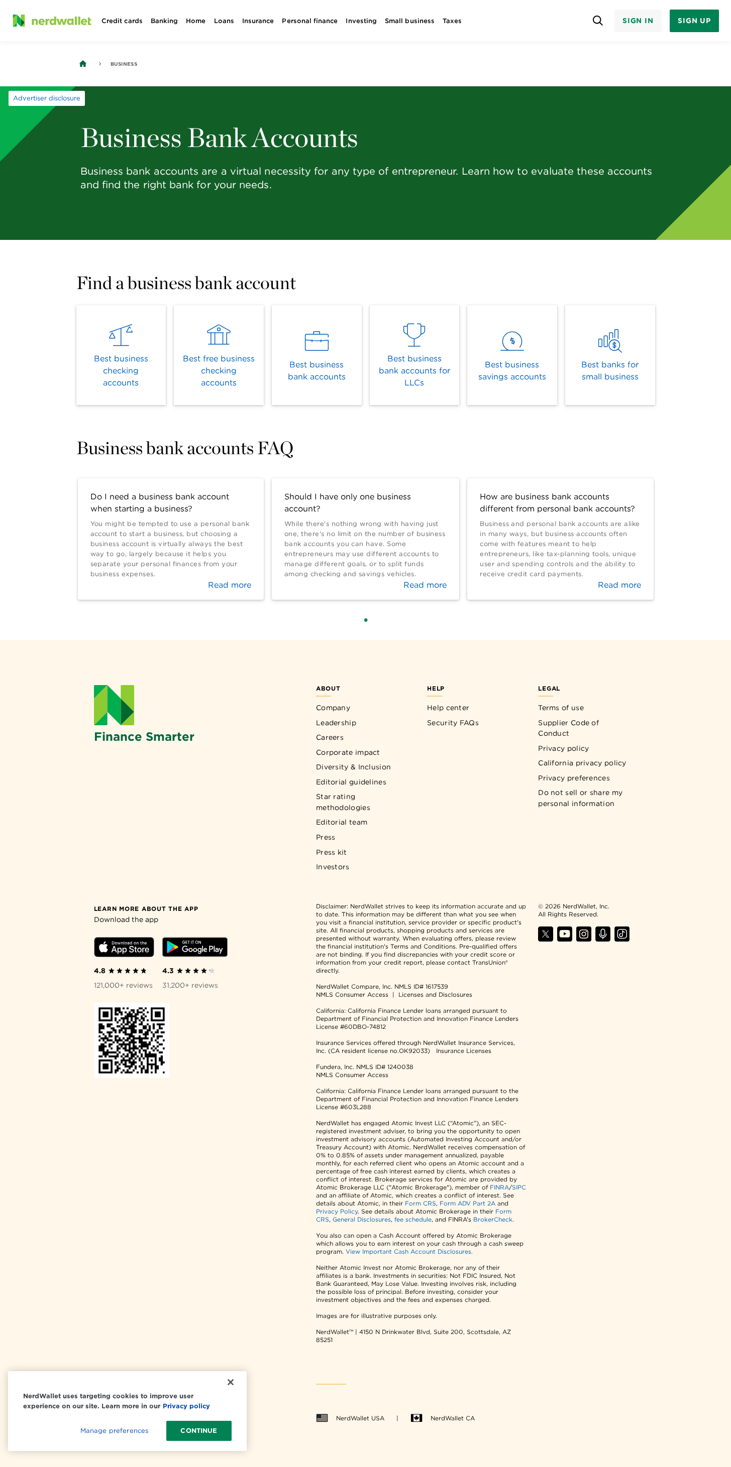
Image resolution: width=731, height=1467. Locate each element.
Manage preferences (114, 1430)
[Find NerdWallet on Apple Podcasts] (602, 939)
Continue (198, 1430)
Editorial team (341, 822)
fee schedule (413, 1219)
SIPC (519, 1187)
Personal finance (310, 21)
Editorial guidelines (351, 782)
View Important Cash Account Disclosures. (409, 1251)
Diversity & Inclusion (353, 767)
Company (333, 708)
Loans (224, 21)
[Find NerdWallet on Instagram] (583, 939)
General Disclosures (362, 1219)
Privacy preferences (574, 778)
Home (195, 21)
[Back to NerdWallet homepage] (82, 63)
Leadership (336, 723)
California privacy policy (582, 763)
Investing (361, 21)
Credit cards (122, 21)
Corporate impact (348, 752)
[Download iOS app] (124, 949)
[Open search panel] (598, 21)
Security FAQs (453, 723)
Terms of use (561, 708)
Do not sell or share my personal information (580, 798)
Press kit (331, 852)
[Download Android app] (195, 949)
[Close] (231, 1382)
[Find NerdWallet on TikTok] (622, 939)
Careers (330, 737)
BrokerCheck (492, 1219)
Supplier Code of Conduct (568, 728)
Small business (410, 21)
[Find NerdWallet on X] (545, 939)
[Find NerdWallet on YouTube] (564, 939)
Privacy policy (563, 748)
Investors (333, 867)
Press (326, 837)
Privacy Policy (337, 1211)
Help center (448, 708)
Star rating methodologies (343, 802)
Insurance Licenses (463, 1050)
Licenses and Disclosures (435, 994)
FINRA (499, 1187)
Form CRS (420, 1203)
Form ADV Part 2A (467, 1203)
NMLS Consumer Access (352, 994)
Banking (164, 21)
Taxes (452, 21)
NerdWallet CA (453, 1418)
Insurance (258, 21)
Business (124, 64)
